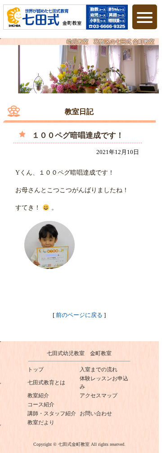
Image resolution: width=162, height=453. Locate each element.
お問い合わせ (96, 413)
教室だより (40, 422)
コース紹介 (40, 404)
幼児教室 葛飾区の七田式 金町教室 (110, 42)
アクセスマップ (98, 395)
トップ (35, 369)
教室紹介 (38, 395)
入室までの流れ (98, 369)
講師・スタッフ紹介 (51, 413)
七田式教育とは (46, 382)
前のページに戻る (79, 315)
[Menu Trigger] (144, 16)
